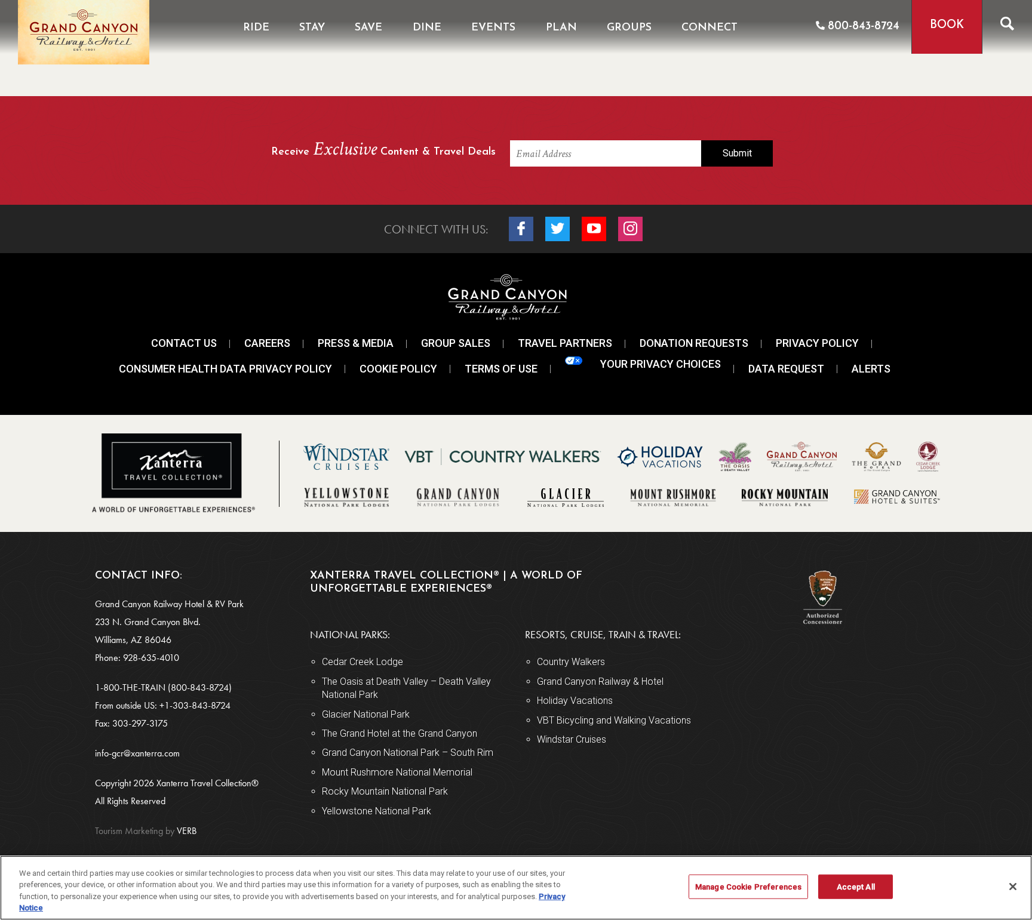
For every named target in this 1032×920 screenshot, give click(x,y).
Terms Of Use (501, 368)
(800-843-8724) (200, 687)
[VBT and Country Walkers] (502, 457)
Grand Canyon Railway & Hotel (600, 681)
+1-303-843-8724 (195, 705)
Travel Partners (565, 343)
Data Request (786, 368)
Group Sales (455, 343)
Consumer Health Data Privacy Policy (225, 368)
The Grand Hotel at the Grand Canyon (399, 733)
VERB (145, 830)
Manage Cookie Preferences (748, 886)
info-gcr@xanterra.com (137, 753)
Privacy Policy (817, 343)
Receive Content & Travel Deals (383, 150)
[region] (516, 888)
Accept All (856, 886)
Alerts (871, 368)
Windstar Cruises (571, 739)
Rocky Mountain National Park (385, 791)
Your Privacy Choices (660, 364)
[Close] (1013, 886)
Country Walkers (571, 661)
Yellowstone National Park (376, 811)
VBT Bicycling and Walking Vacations (614, 720)
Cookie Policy (398, 368)
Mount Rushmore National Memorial (397, 772)
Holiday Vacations (575, 700)
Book (947, 25)
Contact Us (184, 343)
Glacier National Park (366, 714)
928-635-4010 (151, 657)
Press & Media (356, 343)
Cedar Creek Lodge (362, 661)
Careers (267, 343)
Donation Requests (694, 343)
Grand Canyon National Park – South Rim (407, 752)
